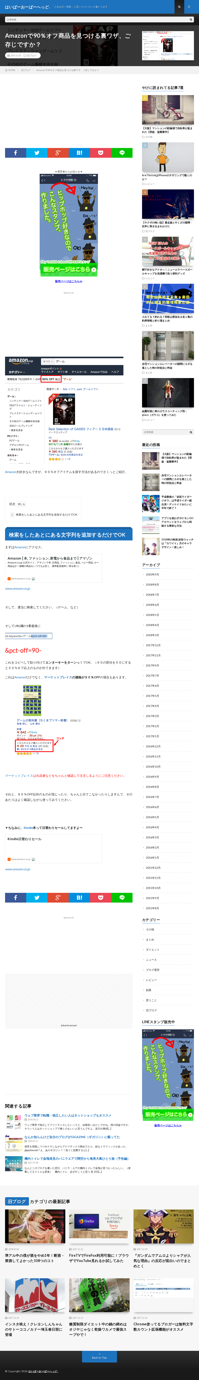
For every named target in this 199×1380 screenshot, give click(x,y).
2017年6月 (152, 685)
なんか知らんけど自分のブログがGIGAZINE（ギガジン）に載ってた (72, 1137)
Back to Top (99, 1357)
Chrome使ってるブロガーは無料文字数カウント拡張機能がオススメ (163, 1326)
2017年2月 (152, 726)
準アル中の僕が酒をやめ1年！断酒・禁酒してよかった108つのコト (35, 1258)
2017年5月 (152, 695)
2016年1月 (152, 857)
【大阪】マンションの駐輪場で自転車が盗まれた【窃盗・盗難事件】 (176, 457)
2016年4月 (152, 827)
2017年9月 (152, 665)
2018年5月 (152, 614)
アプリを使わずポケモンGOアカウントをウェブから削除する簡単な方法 (177, 522)
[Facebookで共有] (15, 153)
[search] (191, 19)
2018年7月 (152, 594)
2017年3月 (152, 716)
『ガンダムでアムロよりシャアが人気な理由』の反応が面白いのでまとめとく (162, 1260)
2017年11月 (153, 655)
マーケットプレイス (58, 677)
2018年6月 (152, 604)
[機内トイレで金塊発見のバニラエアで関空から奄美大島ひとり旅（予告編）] (14, 1165)
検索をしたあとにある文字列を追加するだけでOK (44, 514)
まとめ (148, 325)
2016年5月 (152, 817)
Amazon (10, 472)
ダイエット (153, 949)
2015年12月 (153, 867)
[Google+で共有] (58, 153)
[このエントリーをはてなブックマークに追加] (79, 153)
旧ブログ (31, 55)
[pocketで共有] (100, 153)
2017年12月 (153, 645)
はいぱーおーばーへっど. (43, 1371)
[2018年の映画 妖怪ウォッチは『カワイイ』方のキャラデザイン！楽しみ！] (151, 546)
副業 (148, 990)
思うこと (151, 1000)
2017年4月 (152, 706)
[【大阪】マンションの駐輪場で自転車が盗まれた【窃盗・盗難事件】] (151, 461)
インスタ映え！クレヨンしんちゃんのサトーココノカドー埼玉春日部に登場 (34, 1329)
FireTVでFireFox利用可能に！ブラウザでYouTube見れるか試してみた (99, 1258)
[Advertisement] (69, 117)
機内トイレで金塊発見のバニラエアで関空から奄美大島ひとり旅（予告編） (77, 1158)
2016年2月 (152, 847)
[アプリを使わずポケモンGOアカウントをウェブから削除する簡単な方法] (151, 525)
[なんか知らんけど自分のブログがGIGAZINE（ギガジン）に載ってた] (14, 1143)
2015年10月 (153, 888)
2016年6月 (152, 807)
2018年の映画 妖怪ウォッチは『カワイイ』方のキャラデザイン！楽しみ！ (177, 543)
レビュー (150, 184)
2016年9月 (152, 776)
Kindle (28, 827)
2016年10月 (153, 766)
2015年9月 (152, 898)
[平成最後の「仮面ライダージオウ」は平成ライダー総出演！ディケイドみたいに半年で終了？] (151, 503)
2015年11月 (153, 877)
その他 (148, 137)
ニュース (151, 959)
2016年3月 (152, 837)
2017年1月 (152, 736)
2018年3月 (152, 635)
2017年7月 (152, 675)
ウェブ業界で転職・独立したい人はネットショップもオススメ (68, 1115)
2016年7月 (152, 797)
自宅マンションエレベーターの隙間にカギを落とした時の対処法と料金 (176, 479)
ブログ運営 (153, 969)
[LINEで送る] (122, 153)
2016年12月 (153, 746)
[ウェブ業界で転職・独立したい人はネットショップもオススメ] (14, 1121)
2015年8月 (152, 908)
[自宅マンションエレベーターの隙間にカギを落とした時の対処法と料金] (151, 482)
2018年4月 (152, 625)
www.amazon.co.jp (17, 588)
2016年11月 (153, 756)
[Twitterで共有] (36, 153)
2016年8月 (152, 786)
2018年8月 (152, 584)
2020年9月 (152, 574)
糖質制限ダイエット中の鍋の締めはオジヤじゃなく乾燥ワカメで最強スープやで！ (98, 1329)
